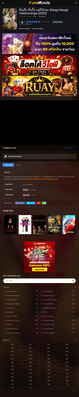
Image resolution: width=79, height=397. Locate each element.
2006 (12, 362)
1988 (48, 377)
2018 (12, 351)
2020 (48, 348)
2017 (30, 351)
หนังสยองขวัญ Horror (12, 320)
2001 (30, 366)
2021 (30, 348)
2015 (66, 351)
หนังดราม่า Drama (11, 316)
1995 (66, 370)
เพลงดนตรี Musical (12, 328)
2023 (66, 344)
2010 (12, 359)
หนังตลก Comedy (24, 28)
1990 (12, 377)
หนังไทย (8, 324)
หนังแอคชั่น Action (48, 320)
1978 (12, 388)
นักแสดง (18, 165)
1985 (30, 380)
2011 (66, 355)
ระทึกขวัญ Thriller (11, 300)
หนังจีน (45, 312)
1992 (48, 373)
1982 (12, 384)
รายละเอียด (8, 165)
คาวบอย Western (48, 291)
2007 (66, 359)
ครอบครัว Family (11, 291)
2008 (48, 359)
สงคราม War (10, 308)
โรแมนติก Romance (38, 28)
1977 (30, 388)
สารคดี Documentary (49, 308)
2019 (66, 348)
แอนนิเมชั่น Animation (13, 333)
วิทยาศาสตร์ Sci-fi (48, 304)
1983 (66, 380)
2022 (12, 348)
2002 (12, 366)
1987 (66, 377)
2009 (30, 359)
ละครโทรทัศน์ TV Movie (50, 300)
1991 (66, 373)
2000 (48, 366)
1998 (12, 370)
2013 (30, 355)
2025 (30, 344)
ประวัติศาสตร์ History (12, 295)
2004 (48, 362)
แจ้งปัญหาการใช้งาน (68, 148)
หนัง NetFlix (9, 312)
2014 (12, 355)
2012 (48, 355)
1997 (30, 370)
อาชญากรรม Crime (48, 324)
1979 (66, 384)
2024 (48, 344)
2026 (12, 344)
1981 (30, 384)
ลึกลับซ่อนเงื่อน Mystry (13, 304)
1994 (12, 373)
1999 (66, 366)
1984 (48, 380)
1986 (12, 380)
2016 (48, 351)
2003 (66, 362)
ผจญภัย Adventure (48, 295)
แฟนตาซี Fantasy (48, 328)
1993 (30, 373)
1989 (30, 377)
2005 (30, 362)
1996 (48, 370)
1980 (48, 384)
